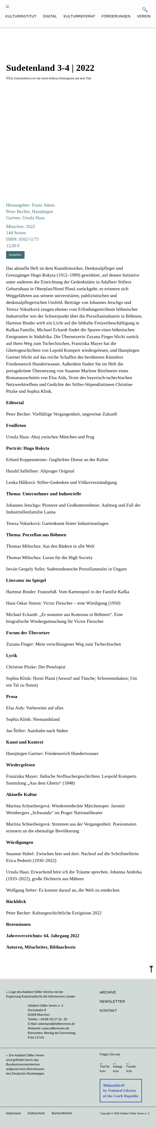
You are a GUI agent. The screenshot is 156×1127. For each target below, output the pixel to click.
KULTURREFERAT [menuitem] (79, 16)
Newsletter (112, 1001)
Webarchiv (112, 1085)
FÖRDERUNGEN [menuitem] (116, 16)
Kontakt (108, 1011)
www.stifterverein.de (55, 1028)
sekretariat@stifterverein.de (56, 1023)
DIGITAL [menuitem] (50, 16)
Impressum (13, 1113)
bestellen (15, 254)
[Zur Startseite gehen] (42, 7)
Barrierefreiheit (62, 1113)
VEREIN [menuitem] (144, 16)
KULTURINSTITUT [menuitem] (21, 16)
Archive (108, 992)
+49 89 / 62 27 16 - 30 (53, 1019)
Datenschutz (36, 1113)
